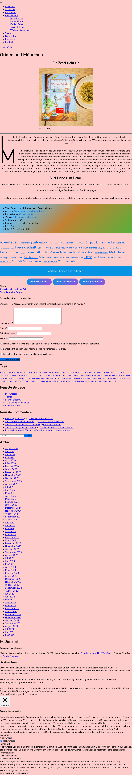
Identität (93, 247)
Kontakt (9, 42)
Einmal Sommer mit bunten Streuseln (53, 430)
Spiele (8, 33)
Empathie (92, 243)
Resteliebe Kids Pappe (11, 292)
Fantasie (117, 242)
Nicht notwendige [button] (9, 755)
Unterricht (5, 261)
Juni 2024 (10, 525)
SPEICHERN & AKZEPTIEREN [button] (15, 773)
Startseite (10, 6)
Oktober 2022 (12, 584)
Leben (4, 252)
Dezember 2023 (13, 543)
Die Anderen (11, 393)
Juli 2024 (9, 522)
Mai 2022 (9, 599)
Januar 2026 (11, 469)
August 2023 (11, 555)
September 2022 (13, 587)
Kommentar (6, 323)
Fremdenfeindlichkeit (7, 248)
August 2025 (11, 484)
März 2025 (10, 499)
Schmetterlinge (12, 405)
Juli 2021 (9, 629)
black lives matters (58, 243)
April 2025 (10, 496)
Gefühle (56, 247)
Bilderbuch (41, 242)
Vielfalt (17, 261)
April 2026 (10, 460)
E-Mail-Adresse (8, 333)
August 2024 (11, 519)
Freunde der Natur (52, 424)
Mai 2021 (9, 635)
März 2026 (10, 463)
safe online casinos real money (20, 421)
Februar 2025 (12, 501)
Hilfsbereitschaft (78, 247)
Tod (95, 257)
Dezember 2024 (13, 507)
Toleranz (102, 257)
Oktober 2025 (12, 478)
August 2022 (11, 590)
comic (76, 243)
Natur (120, 252)
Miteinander (68, 252)
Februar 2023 (12, 573)
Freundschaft (25, 247)
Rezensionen (11, 15)
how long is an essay (15, 418)
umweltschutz (114, 257)
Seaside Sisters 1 (13, 399)
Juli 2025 (9, 487)
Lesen (22, 253)
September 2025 (13, 481)
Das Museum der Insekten (51, 421)
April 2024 (10, 531)
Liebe (44, 252)
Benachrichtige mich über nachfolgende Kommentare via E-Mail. (34, 348)
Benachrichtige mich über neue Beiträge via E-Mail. (28, 354)
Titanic (8, 396)
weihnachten (50, 261)
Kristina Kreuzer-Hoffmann (18, 430)
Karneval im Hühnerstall (41, 418)
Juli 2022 (9, 593)
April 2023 (10, 567)
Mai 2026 (9, 457)
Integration (102, 248)
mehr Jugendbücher (92, 281)
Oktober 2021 (12, 620)
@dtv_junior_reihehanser (25, 217)
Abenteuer (9, 242)
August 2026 (11, 448)
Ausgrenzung (25, 242)
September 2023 (13, 552)
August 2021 (11, 626)
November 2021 (13, 617)
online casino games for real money (22, 424)
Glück (64, 247)
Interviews (10, 12)
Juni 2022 (10, 596)
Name (3, 328)
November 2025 (13, 475)
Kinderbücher (17, 24)
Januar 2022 (11, 611)
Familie (105, 242)
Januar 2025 (11, 504)
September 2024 (13, 516)
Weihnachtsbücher (19, 30)
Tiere (88, 257)
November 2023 (13, 546)
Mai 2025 (9, 493)
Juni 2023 (10, 561)
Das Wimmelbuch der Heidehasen (56, 427)
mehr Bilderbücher (39, 281)
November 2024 (13, 510)
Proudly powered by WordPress (97, 653)
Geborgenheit (44, 247)
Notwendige (9, 740)
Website (4, 338)
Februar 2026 (12, 466)
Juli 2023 (9, 558)
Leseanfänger (17, 21)
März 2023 (10, 570)
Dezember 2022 (13, 579)
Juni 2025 (10, 490)
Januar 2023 (11, 576)
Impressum (10, 39)
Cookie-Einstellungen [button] (11, 694)
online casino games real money (20, 427)
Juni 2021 (10, 632)
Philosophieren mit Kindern (11, 257)
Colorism (70, 242)
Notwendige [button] (6, 737)
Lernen (14, 252)
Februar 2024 (12, 537)
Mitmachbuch (86, 252)
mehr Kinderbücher (65, 281)
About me (10, 9)
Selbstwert (65, 257)
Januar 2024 (11, 540)
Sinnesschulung (77, 258)
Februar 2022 (12, 608)
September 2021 (13, 623)
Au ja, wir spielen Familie (17, 402)
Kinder (109, 248)
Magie (54, 252)
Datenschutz (11, 36)
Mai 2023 (9, 564)
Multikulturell (101, 252)
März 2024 (10, 534)
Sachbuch (31, 257)
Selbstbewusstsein (48, 257)
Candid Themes (10, 656)
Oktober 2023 (12, 549)
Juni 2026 (10, 454)
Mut (112, 252)
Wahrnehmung (33, 261)
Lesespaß (33, 252)
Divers (82, 243)
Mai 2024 (9, 528)
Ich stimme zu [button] (30, 694)
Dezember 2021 (13, 614)
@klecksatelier (26, 214)
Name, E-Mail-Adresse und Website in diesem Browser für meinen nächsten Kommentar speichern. (51, 343)
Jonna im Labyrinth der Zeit (13, 289)
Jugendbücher (17, 27)
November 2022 (13, 581)
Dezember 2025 (13, 472)
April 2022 (10, 602)
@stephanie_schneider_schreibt (29, 211)
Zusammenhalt (68, 261)
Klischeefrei (117, 248)
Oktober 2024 (12, 513)
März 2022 (10, 605)
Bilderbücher (16, 18)
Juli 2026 (9, 451)
